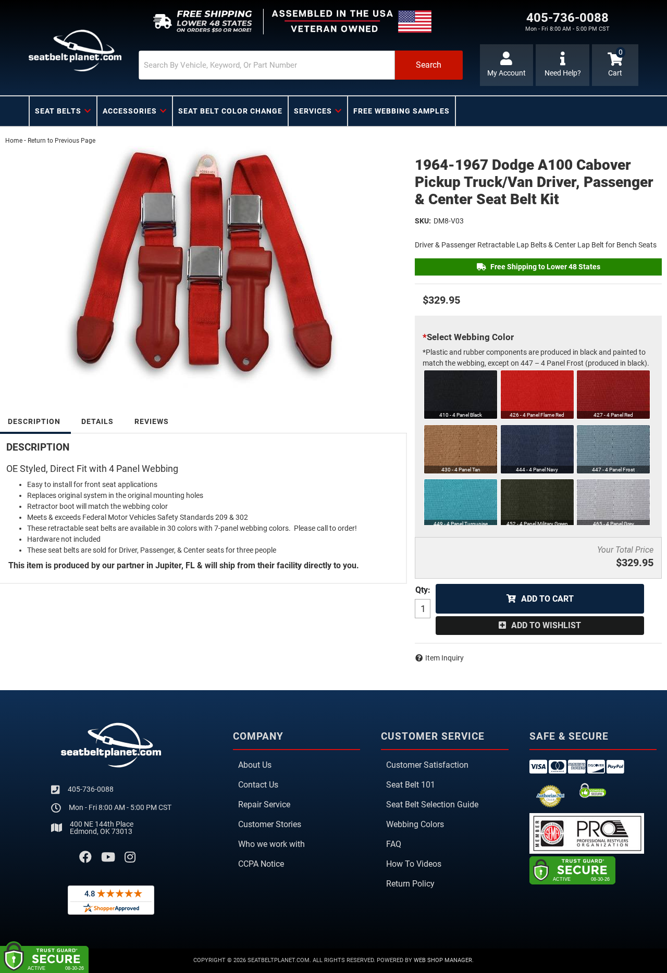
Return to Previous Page (61, 140)
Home (13, 140)
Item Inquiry (444, 658)
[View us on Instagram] (130, 857)
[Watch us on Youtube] (108, 857)
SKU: (423, 221)
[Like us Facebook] (85, 857)
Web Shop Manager (443, 960)
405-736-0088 (91, 789)
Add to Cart (547, 599)
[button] (301, 65)
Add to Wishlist (546, 625)
